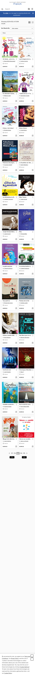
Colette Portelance (25, 268)
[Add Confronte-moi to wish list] (16, 377)
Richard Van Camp (8, 303)
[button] (29, 23)
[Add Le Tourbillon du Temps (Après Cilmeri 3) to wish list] (33, 170)
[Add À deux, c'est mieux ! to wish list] (16, 136)
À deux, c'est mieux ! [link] (8, 128)
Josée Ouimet (24, 199)
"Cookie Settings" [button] (24, 667)
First (12, 457)
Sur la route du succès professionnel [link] (25, 404)
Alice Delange (7, 337)
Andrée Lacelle (24, 303)
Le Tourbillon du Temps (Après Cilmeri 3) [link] (25, 163)
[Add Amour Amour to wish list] (33, 136)
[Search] (2, 9)
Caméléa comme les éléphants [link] (9, 404)
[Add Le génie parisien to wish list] (16, 274)
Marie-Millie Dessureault (9, 61)
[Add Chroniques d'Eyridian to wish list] (33, 377)
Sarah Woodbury (24, 165)
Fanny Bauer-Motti (25, 406)
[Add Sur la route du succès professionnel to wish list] (33, 412)
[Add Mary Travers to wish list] (33, 205)
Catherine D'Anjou (8, 268)
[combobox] (14, 9)
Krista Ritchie (24, 130)
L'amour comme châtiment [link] (9, 335)
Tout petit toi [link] (6, 301)
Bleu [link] (20, 232)
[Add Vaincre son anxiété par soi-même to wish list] (33, 447)
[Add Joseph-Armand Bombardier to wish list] (16, 239)
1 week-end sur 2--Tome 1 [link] (25, 93)
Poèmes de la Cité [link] (24, 301)
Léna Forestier (7, 372)
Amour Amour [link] (23, 128)
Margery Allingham (25, 337)
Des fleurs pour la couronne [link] (25, 335)
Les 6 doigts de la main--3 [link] (25, 59)
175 (24, 453)
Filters (4, 33)
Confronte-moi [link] (7, 370)
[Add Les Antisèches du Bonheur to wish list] (16, 205)
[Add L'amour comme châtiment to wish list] (16, 343)
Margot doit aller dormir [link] (9, 439)
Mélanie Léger (7, 95)
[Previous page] (9, 453)
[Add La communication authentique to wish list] (33, 274)
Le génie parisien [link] (7, 266)
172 (15, 453)
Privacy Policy (15, 658)
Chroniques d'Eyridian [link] (25, 370)
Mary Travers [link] (22, 197)
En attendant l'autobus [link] (9, 93)
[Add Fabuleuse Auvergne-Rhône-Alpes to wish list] (16, 170)
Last (24, 457)
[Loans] (28, 9)
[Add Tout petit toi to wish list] (16, 308)
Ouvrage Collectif (8, 165)
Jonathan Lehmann (8, 199)
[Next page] (27, 453)
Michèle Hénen (7, 130)
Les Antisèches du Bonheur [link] (9, 197)
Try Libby (5, 13)
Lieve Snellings (7, 441)
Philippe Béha (24, 234)
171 (12, 453)
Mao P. (22, 372)
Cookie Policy (8, 673)
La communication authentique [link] (25, 266)
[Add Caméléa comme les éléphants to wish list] (16, 412)
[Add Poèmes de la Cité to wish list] (33, 308)
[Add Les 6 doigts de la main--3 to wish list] (33, 67)
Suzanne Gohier (7, 406)
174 (21, 453)
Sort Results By (5, 28)
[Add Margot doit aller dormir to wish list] (16, 447)
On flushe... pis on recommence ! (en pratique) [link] (9, 59)
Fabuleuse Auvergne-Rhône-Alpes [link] (9, 163)
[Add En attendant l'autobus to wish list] (16, 101)
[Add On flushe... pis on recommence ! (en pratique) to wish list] (16, 67)
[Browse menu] (32, 9)
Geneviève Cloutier (25, 95)
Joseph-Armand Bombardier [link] (9, 232)
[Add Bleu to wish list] (33, 239)
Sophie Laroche (24, 61)
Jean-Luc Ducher (24, 441)
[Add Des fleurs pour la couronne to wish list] (33, 343)
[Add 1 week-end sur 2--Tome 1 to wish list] (33, 101)
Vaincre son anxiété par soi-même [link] (25, 439)
